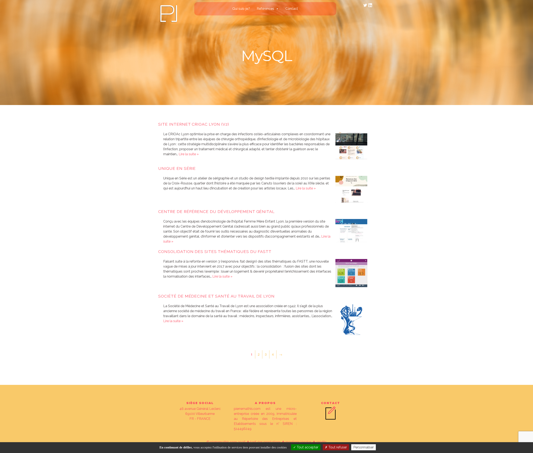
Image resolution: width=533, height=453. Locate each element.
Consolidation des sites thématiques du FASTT (214, 251)
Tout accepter (307, 447)
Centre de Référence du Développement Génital (216, 211)
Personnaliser (363, 447)
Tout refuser (337, 447)
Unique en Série (177, 168)
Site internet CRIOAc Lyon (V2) (193, 124)
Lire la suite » (189, 154)
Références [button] (265, 9)
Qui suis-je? (241, 9)
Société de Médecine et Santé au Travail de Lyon (216, 296)
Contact (291, 9)
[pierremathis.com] (168, 22)
